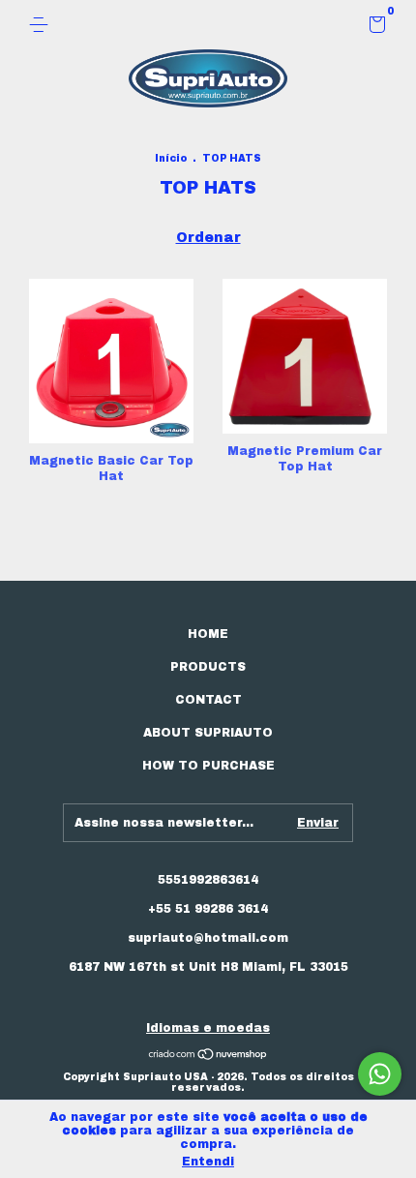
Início (171, 158)
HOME (208, 634)
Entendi (208, 1161)
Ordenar (208, 237)
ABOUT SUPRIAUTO (208, 733)
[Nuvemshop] (208, 1056)
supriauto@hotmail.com (208, 938)
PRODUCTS (208, 667)
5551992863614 (208, 880)
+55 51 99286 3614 (208, 909)
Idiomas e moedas (208, 1028)
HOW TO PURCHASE (208, 765)
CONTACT (208, 700)
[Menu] (42, 25)
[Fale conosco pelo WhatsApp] (379, 1074)
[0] (374, 28)
